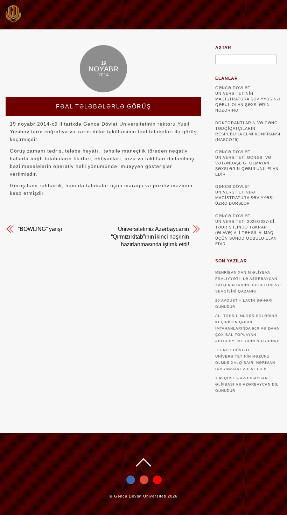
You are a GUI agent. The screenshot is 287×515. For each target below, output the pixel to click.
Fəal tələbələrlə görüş (103, 107)
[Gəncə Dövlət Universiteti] (13, 19)
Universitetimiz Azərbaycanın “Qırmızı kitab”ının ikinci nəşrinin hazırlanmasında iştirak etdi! (150, 236)
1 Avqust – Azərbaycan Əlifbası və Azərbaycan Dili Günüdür (247, 384)
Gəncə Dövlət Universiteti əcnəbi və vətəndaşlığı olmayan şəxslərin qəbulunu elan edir (247, 163)
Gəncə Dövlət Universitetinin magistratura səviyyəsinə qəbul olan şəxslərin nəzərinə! (247, 99)
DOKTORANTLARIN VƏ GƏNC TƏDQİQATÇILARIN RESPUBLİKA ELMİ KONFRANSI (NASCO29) (247, 131)
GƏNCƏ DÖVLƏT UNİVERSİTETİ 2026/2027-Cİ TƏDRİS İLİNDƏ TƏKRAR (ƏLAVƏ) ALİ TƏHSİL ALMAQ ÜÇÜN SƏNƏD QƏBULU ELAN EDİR (246, 230)
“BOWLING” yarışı (40, 229)
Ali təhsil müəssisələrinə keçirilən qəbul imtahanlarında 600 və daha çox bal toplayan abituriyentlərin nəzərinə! (247, 328)
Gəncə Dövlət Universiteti (140, 496)
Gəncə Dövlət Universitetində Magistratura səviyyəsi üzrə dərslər (244, 194)
